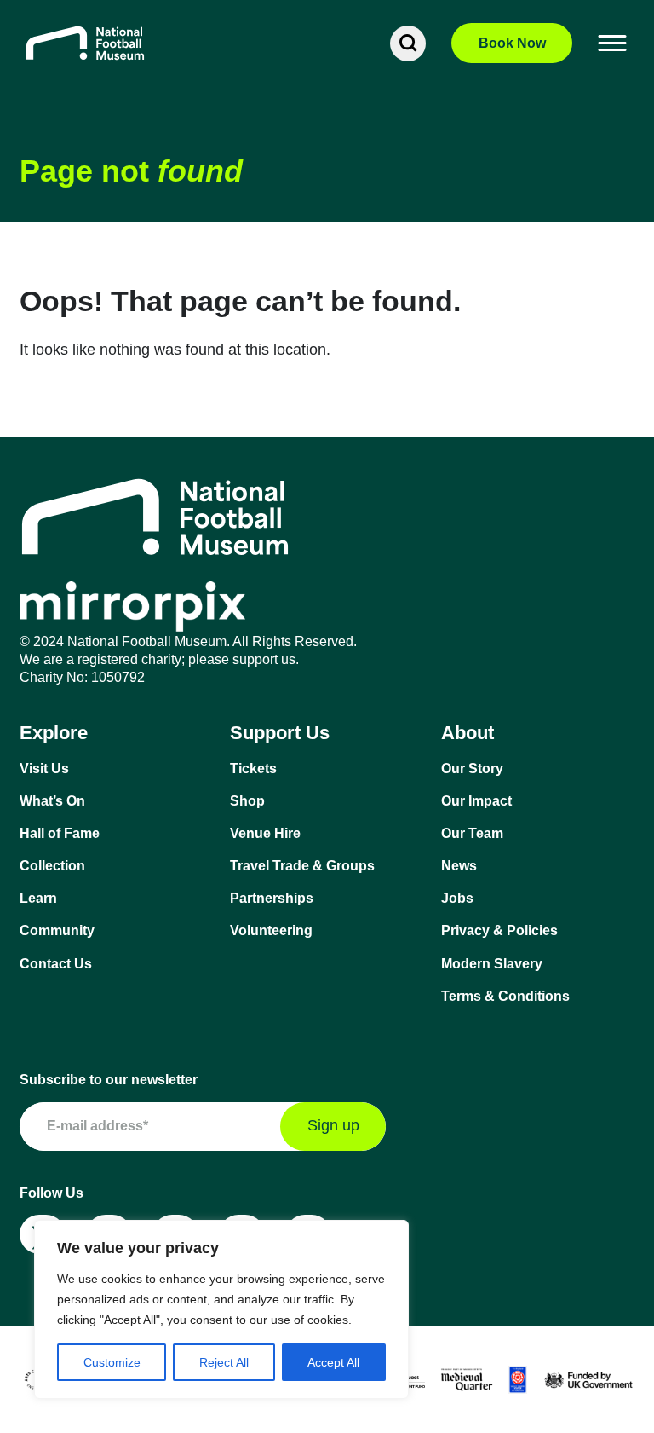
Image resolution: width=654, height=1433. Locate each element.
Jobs (457, 898)
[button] (613, 43)
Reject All (224, 1362)
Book (512, 43)
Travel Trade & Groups (302, 865)
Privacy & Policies (499, 930)
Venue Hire (265, 833)
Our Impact (476, 801)
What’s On (52, 801)
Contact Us (56, 963)
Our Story (472, 768)
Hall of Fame (60, 833)
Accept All (333, 1362)
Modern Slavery (491, 963)
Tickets (253, 768)
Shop (247, 801)
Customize (112, 1362)
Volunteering (271, 930)
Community (57, 930)
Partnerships (271, 898)
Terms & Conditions (505, 996)
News (459, 865)
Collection (52, 865)
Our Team (472, 833)
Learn (38, 898)
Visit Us (44, 768)
